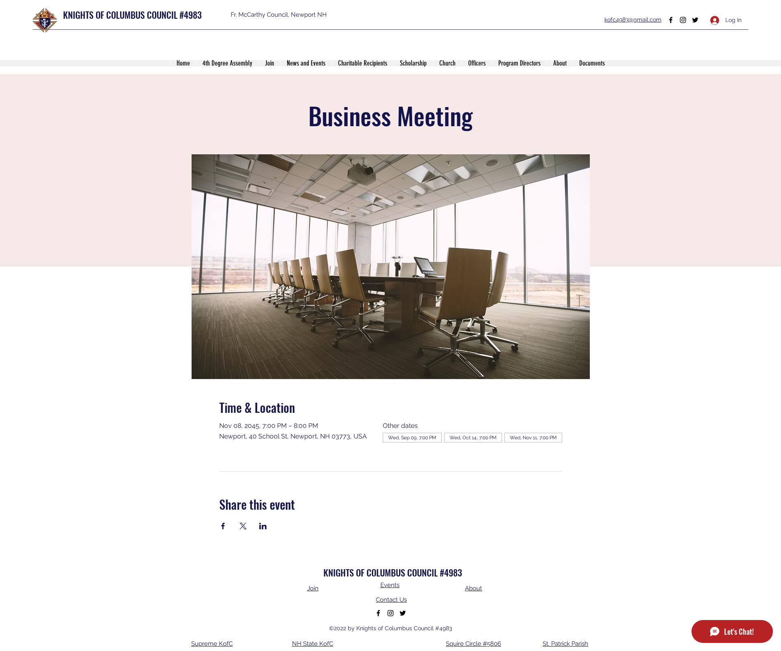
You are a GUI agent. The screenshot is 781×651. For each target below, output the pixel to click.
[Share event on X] (243, 526)
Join (313, 588)
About (473, 588)
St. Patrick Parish (565, 643)
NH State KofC (312, 643)
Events (389, 585)
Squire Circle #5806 (473, 643)
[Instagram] (683, 20)
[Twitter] (695, 20)
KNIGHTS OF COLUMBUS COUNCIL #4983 (132, 14)
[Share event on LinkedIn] (263, 526)
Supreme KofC (212, 643)
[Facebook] (671, 20)
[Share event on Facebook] (223, 526)
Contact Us (391, 599)
